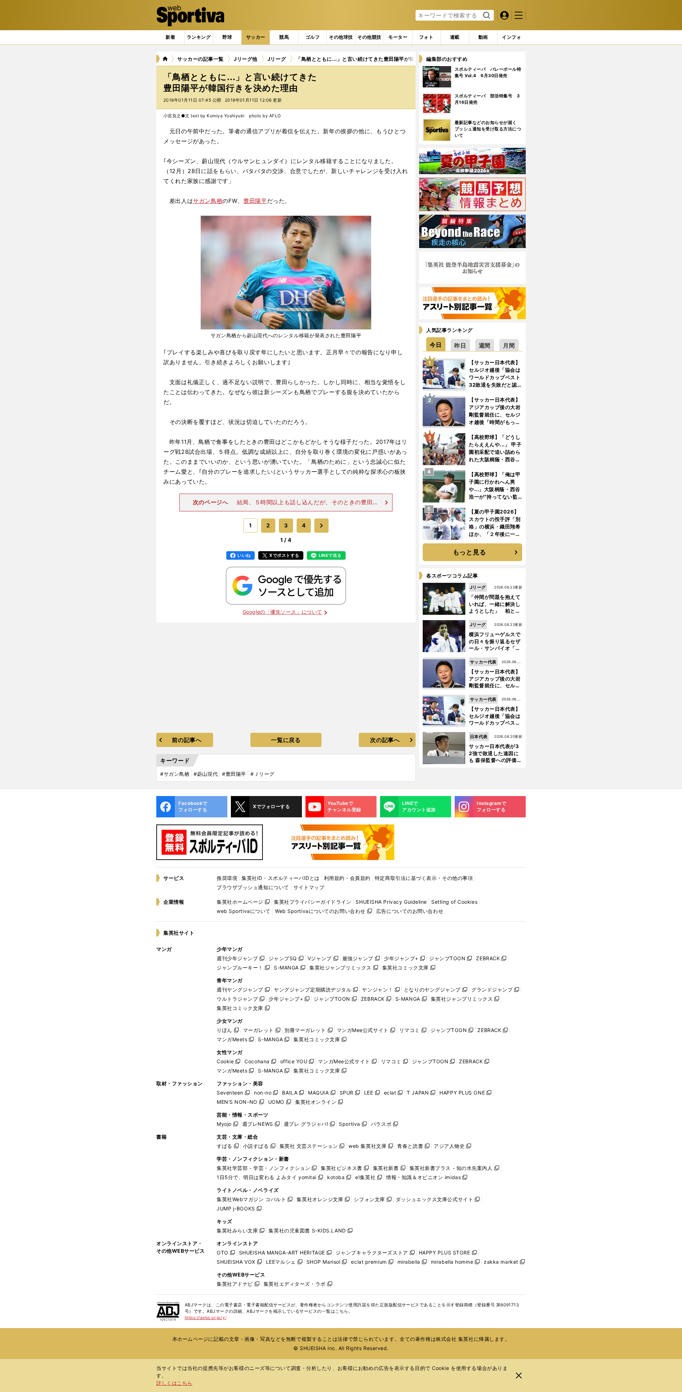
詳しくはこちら (174, 1383)
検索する (485, 15)
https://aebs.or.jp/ (206, 1317)
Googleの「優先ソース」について (282, 612)
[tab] (227, 37)
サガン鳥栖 (207, 200)
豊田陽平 (255, 200)
